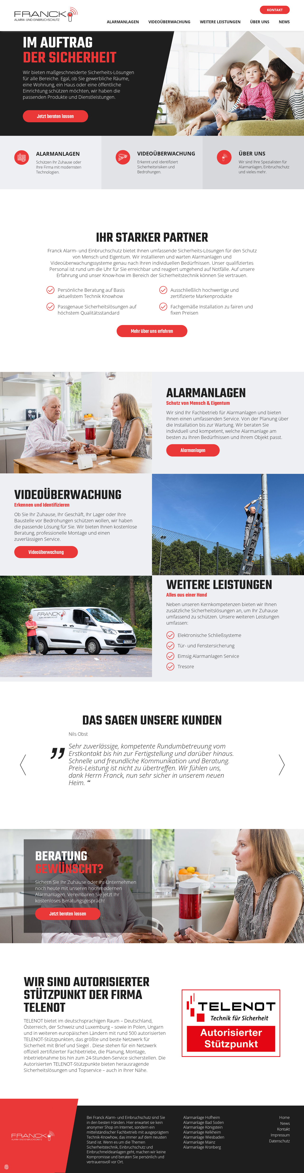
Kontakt (275, 10)
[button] (281, 765)
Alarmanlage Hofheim (201, 1117)
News (284, 22)
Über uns (259, 22)
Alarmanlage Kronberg (202, 1147)
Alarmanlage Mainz (199, 1142)
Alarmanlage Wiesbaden (203, 1137)
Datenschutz (279, 1141)
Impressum (280, 1135)
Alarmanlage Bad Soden (203, 1122)
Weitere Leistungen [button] (220, 22)
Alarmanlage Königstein (203, 1127)
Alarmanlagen (123, 22)
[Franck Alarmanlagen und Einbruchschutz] (46, 15)
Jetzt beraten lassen (55, 117)
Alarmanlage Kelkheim (202, 1132)
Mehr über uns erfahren (152, 331)
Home (284, 1117)
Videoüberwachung (169, 22)
